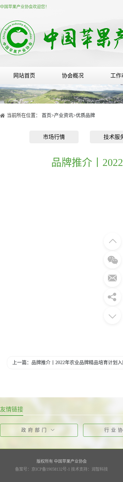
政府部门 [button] (35, 430)
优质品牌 (85, 115)
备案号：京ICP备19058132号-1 (42, 469)
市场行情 (54, 137)
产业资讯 (63, 115)
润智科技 (100, 469)
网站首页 (24, 76)
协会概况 (73, 76)
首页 (46, 115)
